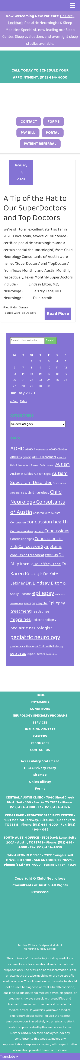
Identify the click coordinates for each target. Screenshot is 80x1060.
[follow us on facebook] (23, 57)
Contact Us (40, 750)
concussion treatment (27, 555)
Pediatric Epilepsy (43, 620)
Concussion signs (22, 539)
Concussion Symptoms (40, 546)
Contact (28, 122)
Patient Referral (40, 144)
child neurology (38, 492)
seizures (18, 653)
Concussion (18, 522)
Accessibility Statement (40, 761)
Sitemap (40, 774)
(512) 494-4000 (22, 807)
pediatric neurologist (31, 628)
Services (40, 722)
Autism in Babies (21, 474)
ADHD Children (58, 449)
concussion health (47, 522)
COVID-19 (51, 555)
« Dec (14, 401)
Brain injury (59, 483)
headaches (40, 611)
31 (49, 386)
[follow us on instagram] (34, 57)
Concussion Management (27, 531)
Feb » (23, 401)
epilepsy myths (36, 603)
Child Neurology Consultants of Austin (37, 502)
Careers (40, 736)
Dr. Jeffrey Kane (47, 564)
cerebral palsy (18, 493)
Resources (40, 743)
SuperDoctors (36, 654)
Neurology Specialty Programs (40, 715)
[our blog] (45, 57)
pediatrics (18, 646)
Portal (52, 133)
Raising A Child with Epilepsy (44, 646)
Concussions (56, 530)
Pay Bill (28, 133)
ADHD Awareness (36, 449)
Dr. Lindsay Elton (44, 583)
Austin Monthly (47, 465)
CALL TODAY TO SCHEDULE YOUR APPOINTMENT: (40, 73)
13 (14, 373)
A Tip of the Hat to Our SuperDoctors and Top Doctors (35, 208)
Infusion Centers (40, 729)
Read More (58, 314)
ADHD (17, 448)
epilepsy (43, 593)
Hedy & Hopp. (48, 948)
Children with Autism (46, 513)
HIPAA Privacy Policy (40, 768)
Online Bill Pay (40, 781)
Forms (54, 122)
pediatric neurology (35, 637)
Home (40, 695)
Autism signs (42, 474)
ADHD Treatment (44, 457)
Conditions (40, 708)
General (23, 307)
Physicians (40, 701)
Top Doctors (28, 313)
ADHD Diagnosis (20, 457)
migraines (20, 619)
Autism (62, 464)
